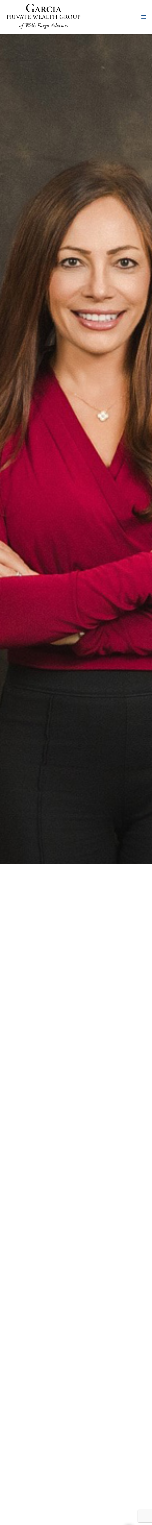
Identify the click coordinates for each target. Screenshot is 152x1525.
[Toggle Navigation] (143, 17)
